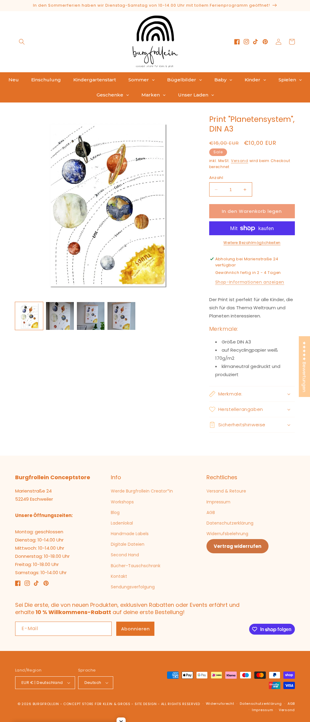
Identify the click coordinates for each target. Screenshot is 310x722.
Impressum (218, 502)
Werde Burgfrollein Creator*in (142, 491)
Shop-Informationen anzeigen (249, 282)
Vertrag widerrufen (237, 546)
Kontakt (119, 576)
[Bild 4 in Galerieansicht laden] (121, 316)
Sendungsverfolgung (133, 587)
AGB (210, 512)
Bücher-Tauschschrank (135, 566)
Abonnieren (135, 629)
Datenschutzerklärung (229, 523)
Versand (239, 160)
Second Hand (125, 555)
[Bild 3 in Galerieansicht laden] (91, 316)
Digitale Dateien (127, 544)
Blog (115, 512)
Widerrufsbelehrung (227, 534)
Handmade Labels (130, 534)
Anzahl (216, 177)
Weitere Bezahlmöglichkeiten (252, 242)
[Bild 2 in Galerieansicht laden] (60, 316)
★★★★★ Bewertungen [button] (304, 366)
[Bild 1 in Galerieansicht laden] (29, 316)
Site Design (146, 703)
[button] (21, 41)
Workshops (122, 502)
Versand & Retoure (226, 491)
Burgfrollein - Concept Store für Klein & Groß (81, 703)
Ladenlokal (122, 523)
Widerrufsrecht (220, 703)
